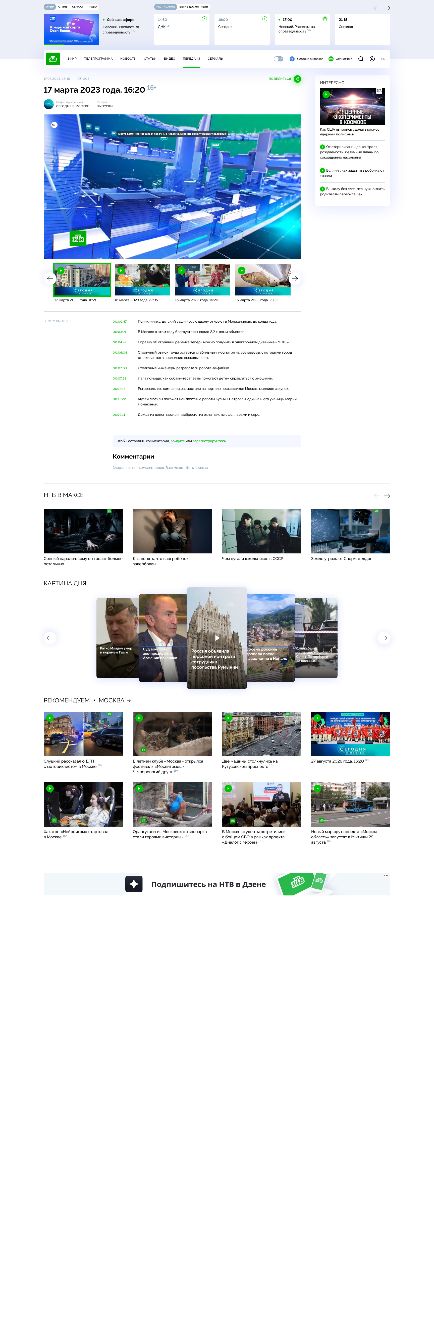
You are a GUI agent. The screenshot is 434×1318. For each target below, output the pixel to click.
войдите (178, 441)
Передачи (191, 58)
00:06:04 (120, 352)
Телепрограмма (98, 58)
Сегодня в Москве (310, 59)
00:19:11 (119, 415)
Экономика (344, 59)
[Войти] (372, 58)
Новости (128, 58)
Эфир (72, 58)
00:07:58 (120, 378)
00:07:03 (120, 368)
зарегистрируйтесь (209, 441)
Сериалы (216, 58)
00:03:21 (119, 332)
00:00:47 (120, 321)
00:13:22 (119, 399)
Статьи (150, 58)
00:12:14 (119, 389)
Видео (169, 58)
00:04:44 (120, 342)
